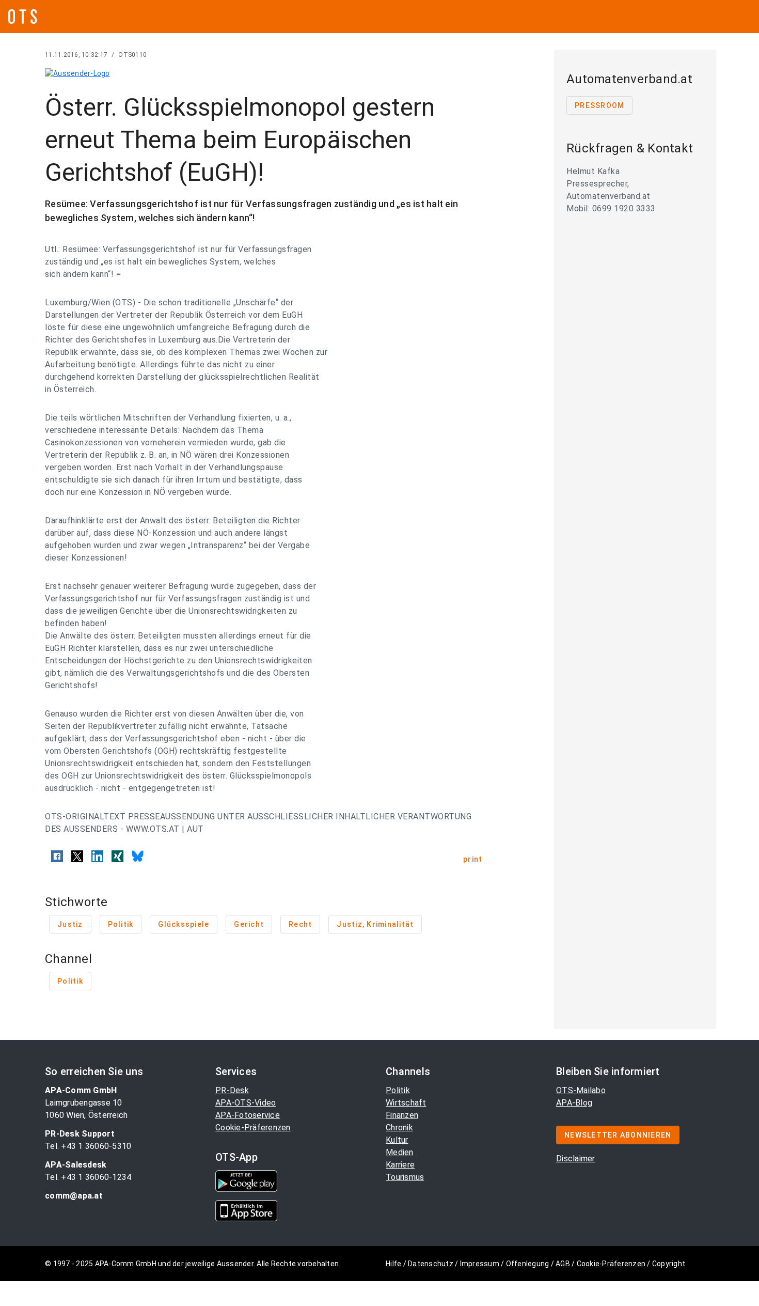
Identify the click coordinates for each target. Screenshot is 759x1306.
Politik (398, 1090)
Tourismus (405, 1177)
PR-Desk (232, 1090)
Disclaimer (575, 1158)
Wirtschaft (406, 1103)
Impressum (479, 1264)
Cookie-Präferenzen (253, 1127)
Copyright (668, 1264)
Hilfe (393, 1264)
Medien (400, 1152)
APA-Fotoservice (247, 1115)
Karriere (400, 1165)
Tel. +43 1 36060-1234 (88, 1177)
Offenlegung (527, 1264)
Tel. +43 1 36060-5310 (88, 1146)
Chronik (399, 1127)
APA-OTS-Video (245, 1103)
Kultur (397, 1140)
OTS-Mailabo (581, 1090)
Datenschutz (430, 1264)
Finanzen (402, 1115)
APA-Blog (574, 1103)
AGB (563, 1264)
